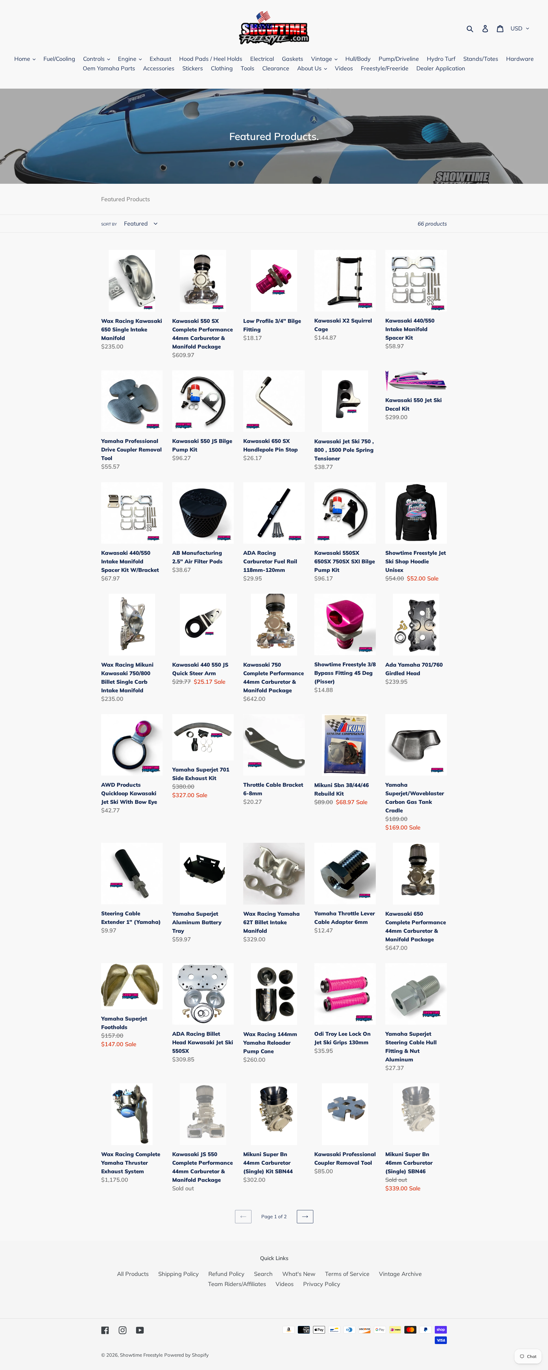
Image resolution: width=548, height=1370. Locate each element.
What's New (299, 1273)
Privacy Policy (321, 1284)
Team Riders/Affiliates (237, 1284)
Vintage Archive (400, 1273)
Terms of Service (347, 1273)
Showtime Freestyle (141, 1355)
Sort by (109, 224)
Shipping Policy (178, 1273)
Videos (285, 1284)
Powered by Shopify (186, 1355)
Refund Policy (226, 1273)
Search (263, 1273)
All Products (133, 1273)
